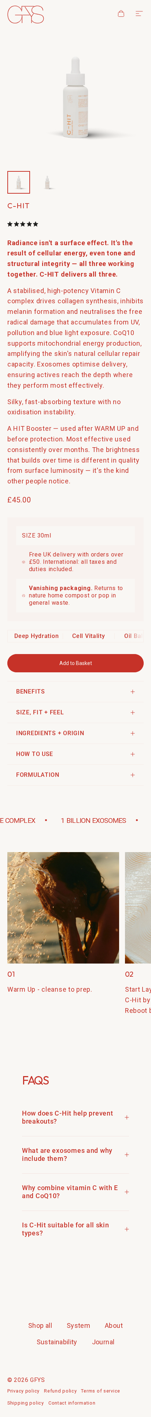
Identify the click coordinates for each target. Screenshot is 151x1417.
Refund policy (60, 1391)
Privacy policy (23, 1391)
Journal (103, 1342)
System (78, 1325)
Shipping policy (25, 1403)
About (114, 1325)
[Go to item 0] (18, 182)
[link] (63, 908)
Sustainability (57, 1342)
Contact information (72, 1403)
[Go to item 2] (47, 182)
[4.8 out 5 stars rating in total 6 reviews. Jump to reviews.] (24, 224)
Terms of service (100, 1391)
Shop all (40, 1325)
